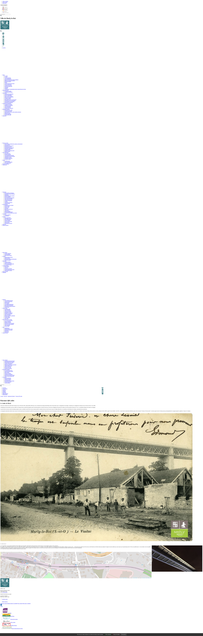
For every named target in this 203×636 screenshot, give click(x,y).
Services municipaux (8, 84)
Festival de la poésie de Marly (10, 375)
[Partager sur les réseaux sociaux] (202, 397)
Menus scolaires (7, 258)
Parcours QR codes (8, 114)
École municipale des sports (9, 263)
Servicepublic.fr (7, 144)
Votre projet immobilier (8, 198)
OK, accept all (108, 634)
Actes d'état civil (7, 153)
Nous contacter (20, 603)
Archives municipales (8, 111)
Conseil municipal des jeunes (9, 269)
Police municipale (8, 217)
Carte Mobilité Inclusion (9, 300)
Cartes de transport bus (8, 301)
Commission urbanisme (8, 92)
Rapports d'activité (8, 81)
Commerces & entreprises (7, 103)
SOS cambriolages (8, 219)
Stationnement (7, 302)
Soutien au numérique (8, 313)
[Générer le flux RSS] (198, 397)
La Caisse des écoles (8, 264)
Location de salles (8, 98)
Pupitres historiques (8, 113)
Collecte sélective (7, 214)
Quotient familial (7, 149)
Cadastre (6, 201)
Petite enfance (5, 252)
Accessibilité (15, 603)
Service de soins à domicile (9, 324)
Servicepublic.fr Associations (9, 101)
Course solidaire (7, 382)
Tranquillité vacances (8, 218)
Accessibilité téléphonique (9, 304)
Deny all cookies (116, 634)
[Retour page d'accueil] (4, 29)
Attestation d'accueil (8, 157)
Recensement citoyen (8, 146)
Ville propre (7, 210)
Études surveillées (8, 260)
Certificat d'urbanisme (8, 200)
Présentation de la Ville (8, 110)
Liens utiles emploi (8, 162)
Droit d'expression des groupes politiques (11, 79)
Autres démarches (6, 152)
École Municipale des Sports (9, 380)
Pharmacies (6, 330)
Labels (1, 606)
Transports (4, 224)
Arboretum (6, 208)
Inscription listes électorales (9, 147)
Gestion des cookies (3, 603)
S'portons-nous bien (8, 381)
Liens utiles (6, 318)
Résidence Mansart (8, 322)
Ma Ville (5, 396)
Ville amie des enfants (8, 270)
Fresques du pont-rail (8, 368)
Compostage (7, 215)
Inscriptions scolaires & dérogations (10, 259)
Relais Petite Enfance (8, 255)
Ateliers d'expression (8, 262)
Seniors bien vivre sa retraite (7, 319)
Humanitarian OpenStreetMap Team (146, 577)
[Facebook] (3, 33)
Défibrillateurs (7, 328)
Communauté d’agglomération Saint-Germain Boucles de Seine (15, 89)
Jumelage (6, 88)
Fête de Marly (7, 372)
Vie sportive (5, 377)
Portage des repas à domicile (9, 323)
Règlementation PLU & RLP (9, 195)
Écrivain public (7, 316)
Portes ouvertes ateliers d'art (9, 376)
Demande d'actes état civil (9, 145)
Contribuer (29, 603)
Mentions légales (10, 603)
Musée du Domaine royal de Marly (10, 364)
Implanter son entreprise (9, 105)
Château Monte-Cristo (8, 365)
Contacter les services (8, 85)
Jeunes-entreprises (8, 107)
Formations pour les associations (10, 100)
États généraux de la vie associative (10, 99)
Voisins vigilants (7, 220)
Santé (3, 327)
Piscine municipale (8, 378)
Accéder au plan (5, 599)
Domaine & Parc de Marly (9, 205)
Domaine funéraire (8, 154)
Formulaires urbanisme (8, 158)
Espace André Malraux (8, 95)
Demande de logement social (9, 150)
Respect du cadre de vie (9, 209)
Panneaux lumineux (8, 97)
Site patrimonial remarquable (9, 197)
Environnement (5, 204)
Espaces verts (7, 207)
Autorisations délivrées (8, 202)
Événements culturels (6, 369)
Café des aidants (7, 317)
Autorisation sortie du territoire (10, 156)
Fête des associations (8, 94)
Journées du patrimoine (8, 374)
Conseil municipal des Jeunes (9, 83)
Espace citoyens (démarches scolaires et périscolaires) (13, 143)
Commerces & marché (8, 104)
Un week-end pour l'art (8, 370)
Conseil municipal (8, 77)
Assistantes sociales (8, 311)
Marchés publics (7, 151)
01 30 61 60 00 (4, 592)
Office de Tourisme (8, 366)
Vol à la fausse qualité (8, 221)
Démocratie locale (6, 90)
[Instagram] (3, 38)
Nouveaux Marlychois (8, 86)
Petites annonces (5, 601)
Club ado (6, 267)
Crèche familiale (7, 254)
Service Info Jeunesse (8, 268)
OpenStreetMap (125, 577)
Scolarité (4, 256)
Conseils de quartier (8, 91)
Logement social (7, 309)
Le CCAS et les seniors (8, 320)
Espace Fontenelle (8, 321)
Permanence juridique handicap (10, 306)
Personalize (123, 634)
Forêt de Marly (7, 206)
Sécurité (4, 216)
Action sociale (5, 308)
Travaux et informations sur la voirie (11, 212)
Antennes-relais (7, 203)
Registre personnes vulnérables (10, 315)
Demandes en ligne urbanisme (10, 193)
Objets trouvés (7, 222)
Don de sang (7, 331)
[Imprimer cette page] (195, 397)
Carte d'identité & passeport (9, 155)
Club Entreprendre (8, 106)
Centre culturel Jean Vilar (9, 362)
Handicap (4, 299)
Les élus (6, 76)
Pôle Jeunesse (7, 266)
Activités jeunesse (6, 265)
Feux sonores (7, 303)
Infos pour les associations (9, 96)
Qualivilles (6, 87)
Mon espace (25, 603)
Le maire (6, 75)
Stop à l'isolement (8, 314)
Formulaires (7, 194)
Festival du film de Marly (9, 371)
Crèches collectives (8, 253)
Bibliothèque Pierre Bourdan (9, 361)
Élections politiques (6, 163)
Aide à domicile (7, 325)
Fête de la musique (8, 373)
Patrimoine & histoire (6, 109)
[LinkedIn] (3, 40)
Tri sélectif (4, 213)
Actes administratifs (8, 78)
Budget (6, 82)
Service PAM (7, 307)
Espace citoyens (5, 271)
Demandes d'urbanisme (8, 148)
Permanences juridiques (9, 312)
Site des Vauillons (8, 196)
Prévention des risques (8, 223)
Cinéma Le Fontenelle (8, 363)
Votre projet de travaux (8, 199)
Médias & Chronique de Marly (10, 80)
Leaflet (121, 577)
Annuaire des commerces (9, 108)
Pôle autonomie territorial (9, 305)
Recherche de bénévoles (9, 102)
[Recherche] (0, 31)
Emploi (4, 160)
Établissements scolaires (9, 257)
